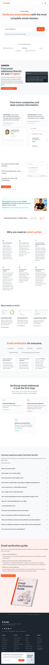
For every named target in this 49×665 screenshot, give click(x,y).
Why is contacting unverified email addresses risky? (16, 515)
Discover (3, 638)
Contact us (39, 638)
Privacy (6, 631)
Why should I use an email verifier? (11, 473)
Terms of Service (35, 614)
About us (27, 638)
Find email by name (7, 123)
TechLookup (16, 648)
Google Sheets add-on (18, 644)
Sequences (29, 411)
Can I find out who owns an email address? (13, 529)
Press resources (29, 650)
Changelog (39, 642)
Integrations (17, 430)
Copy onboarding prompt (8, 88)
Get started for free (6, 186)
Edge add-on (16, 642)
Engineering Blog (29, 646)
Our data (27, 642)
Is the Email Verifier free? (8, 506)
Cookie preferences (11, 631)
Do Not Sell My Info (22, 631)
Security (17, 631)
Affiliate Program (29, 648)
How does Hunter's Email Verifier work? (12, 478)
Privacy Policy (29, 614)
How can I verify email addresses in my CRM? (14, 501)
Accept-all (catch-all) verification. (9, 179)
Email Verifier (4, 644)
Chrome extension (17, 638)
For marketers (20, 348)
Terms (3, 631)
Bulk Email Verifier (4, 327)
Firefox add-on (17, 640)
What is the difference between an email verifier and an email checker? (21, 524)
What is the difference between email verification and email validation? (21, 520)
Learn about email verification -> (8, 575)
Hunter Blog (28, 644)
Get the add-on (37, 325)
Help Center (39, 640)
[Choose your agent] (15, 88)
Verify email (40, 29)
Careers (27, 640)
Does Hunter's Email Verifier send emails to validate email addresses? (21, 482)
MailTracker (16, 646)
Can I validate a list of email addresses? (12, 492)
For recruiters (30, 348)
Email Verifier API (20, 325)
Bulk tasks (4, 646)
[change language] (42, 3)
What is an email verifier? (8, 468)
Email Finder (4, 642)
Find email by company (33, 121)
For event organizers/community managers (31, 352)
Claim (38, 644)
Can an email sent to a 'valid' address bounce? (14, 487)
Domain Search (6, 409)
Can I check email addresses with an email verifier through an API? (20, 496)
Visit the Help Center (5, 463)
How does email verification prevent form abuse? (15, 510)
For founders (39, 348)
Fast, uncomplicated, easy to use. (11, 172)
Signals (3, 650)
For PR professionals (13, 352)
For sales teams (10, 348)
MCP (15, 650)
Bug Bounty (39, 646)
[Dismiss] (33, 653)
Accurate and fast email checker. (10, 165)
